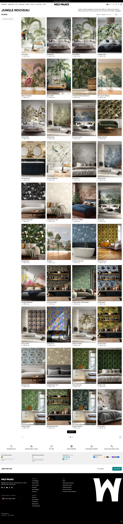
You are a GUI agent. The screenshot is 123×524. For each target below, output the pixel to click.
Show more (118, 10)
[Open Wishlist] (116, 4)
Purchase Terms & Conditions (69, 491)
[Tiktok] (9, 487)
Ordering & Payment (67, 485)
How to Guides (35, 485)
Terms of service (11, 515)
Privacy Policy (4, 515)
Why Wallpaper (35, 489)
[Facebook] (2, 487)
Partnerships (35, 501)
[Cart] (121, 4)
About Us (34, 497)
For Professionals (36, 506)
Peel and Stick (35, 483)
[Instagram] (4, 487)
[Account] (119, 4)
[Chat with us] (121, 521)
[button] (106, 14)
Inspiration (34, 487)
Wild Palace (6, 513)
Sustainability (35, 499)
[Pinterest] (12, 487)
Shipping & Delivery (67, 487)
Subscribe (117, 468)
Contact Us (34, 491)
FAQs (64, 480)
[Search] (114, 4)
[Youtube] (7, 487)
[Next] (120, 437)
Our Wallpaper (35, 480)
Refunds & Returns (67, 489)
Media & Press (35, 503)
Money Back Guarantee (68, 483)
